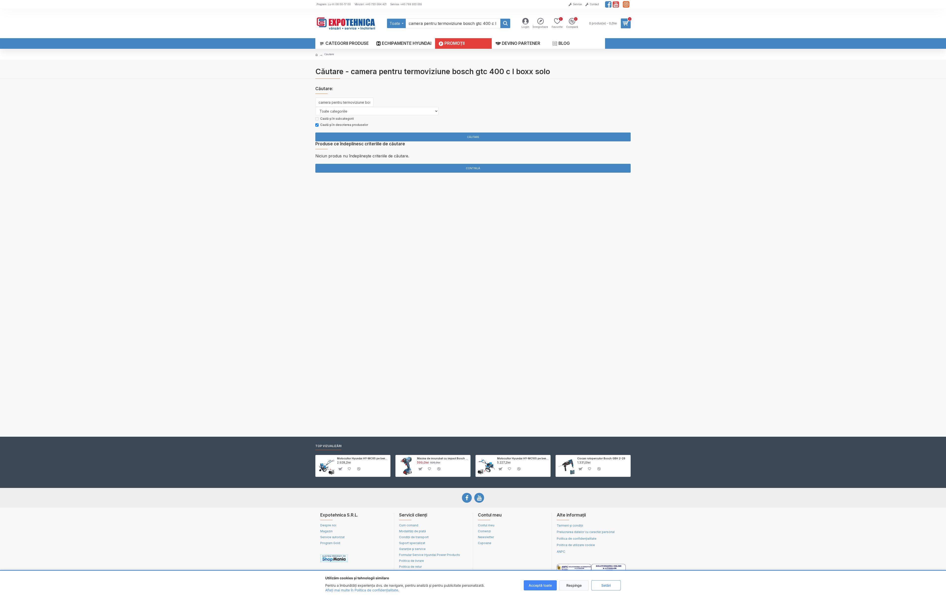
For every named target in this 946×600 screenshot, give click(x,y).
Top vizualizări (328, 446)
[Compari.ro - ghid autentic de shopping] (372, 558)
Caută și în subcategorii (337, 118)
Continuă (473, 168)
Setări (606, 585)
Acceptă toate (540, 585)
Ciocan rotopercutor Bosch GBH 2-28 (601, 458)
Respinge (574, 585)
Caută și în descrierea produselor (344, 125)
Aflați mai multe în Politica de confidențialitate (361, 590)
